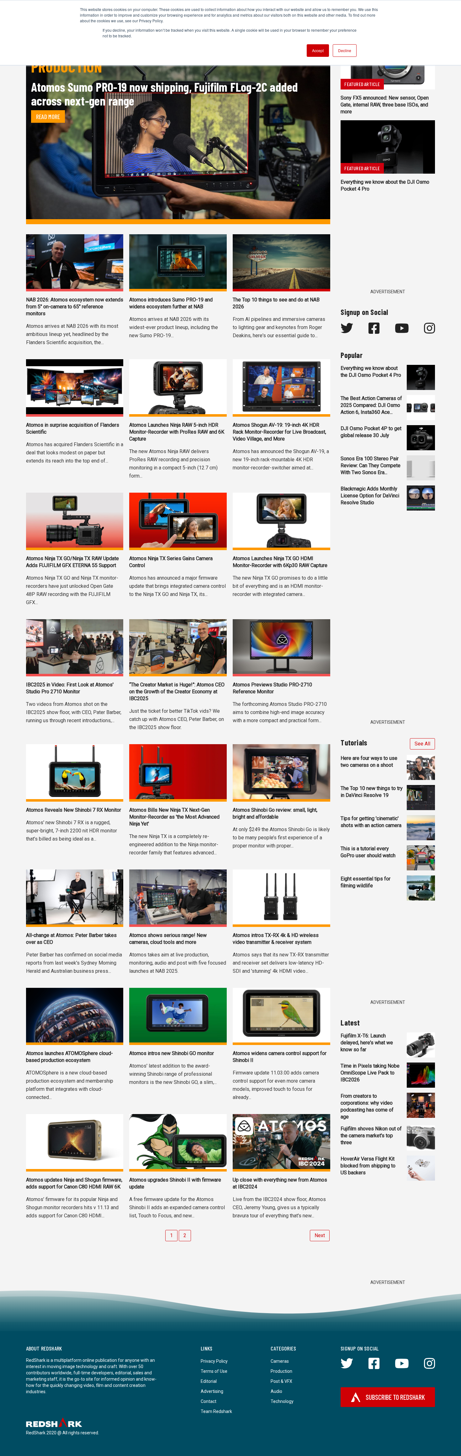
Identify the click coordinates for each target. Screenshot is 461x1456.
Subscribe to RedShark (395, 1397)
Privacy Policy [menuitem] (214, 1361)
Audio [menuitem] (276, 1391)
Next (320, 1235)
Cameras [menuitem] (280, 1361)
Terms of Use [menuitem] (214, 1371)
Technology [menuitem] (282, 1401)
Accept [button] (318, 50)
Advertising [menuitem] (212, 1391)
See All (422, 744)
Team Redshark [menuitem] (216, 1411)
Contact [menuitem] (208, 1401)
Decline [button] (344, 50)
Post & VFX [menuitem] (281, 1381)
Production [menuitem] (281, 1371)
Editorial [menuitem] (209, 1381)
